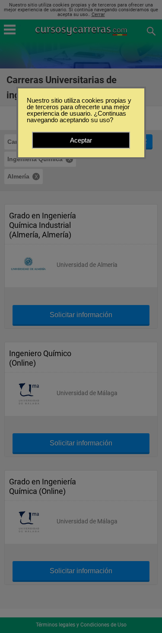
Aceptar (81, 140)
